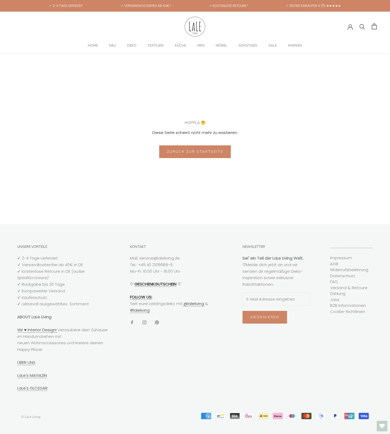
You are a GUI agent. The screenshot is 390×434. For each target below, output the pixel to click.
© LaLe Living (30, 417)
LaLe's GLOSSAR (32, 388)
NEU (112, 45)
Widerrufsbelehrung (349, 269)
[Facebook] (132, 322)
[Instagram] (144, 322)
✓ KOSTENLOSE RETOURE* (228, 5)
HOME (93, 45)
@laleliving (193, 303)
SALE (272, 45)
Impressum (341, 258)
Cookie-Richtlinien (347, 311)
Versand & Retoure (348, 287)
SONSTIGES (248, 45)
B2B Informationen (348, 305)
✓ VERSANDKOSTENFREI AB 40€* (146, 5)
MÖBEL (221, 45)
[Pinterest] (157, 322)
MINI (201, 45)
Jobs (334, 299)
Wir (20, 330)
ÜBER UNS (26, 362)
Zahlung (337, 293)
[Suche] (362, 26)
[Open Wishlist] (382, 426)
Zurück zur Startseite (195, 151)
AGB (334, 264)
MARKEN (295, 45)
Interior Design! (42, 330)
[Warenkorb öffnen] (374, 26)
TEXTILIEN (156, 45)
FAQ (334, 281)
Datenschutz (342, 276)
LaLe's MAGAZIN (32, 375)
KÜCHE (180, 45)
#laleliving (140, 310)
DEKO (131, 45)
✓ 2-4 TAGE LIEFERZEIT (66, 5)
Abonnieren (264, 317)
